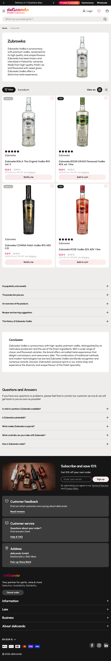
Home (4, 28)
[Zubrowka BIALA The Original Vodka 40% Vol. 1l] (28, 122)
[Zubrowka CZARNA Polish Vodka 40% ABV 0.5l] (28, 210)
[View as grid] (99, 89)
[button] (3, 2)
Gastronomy (87, 2)
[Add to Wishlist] (52, 98)
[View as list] (106, 89)
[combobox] (55, 19)
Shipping (31, 172)
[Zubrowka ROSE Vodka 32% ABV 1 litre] (82, 210)
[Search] (105, 19)
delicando (16, 654)
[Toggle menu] (3, 11)
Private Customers (69, 2)
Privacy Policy (71, 488)
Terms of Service (100, 485)
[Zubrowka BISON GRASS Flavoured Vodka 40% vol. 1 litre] (82, 122)
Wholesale (102, 2)
